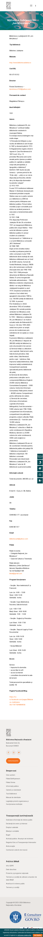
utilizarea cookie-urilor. (24, 935)
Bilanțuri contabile (12, 831)
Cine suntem (10, 775)
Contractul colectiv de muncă (16, 850)
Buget (8, 835)
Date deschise (11, 869)
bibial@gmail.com (15, 574)
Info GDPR (10, 866)
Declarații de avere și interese (16, 824)
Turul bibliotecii (11, 794)
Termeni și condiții (12, 887)
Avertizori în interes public (15, 884)
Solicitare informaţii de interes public (19, 820)
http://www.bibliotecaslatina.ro (20, 63)
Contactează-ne (13, 761)
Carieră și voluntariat (13, 790)
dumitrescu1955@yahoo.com (20, 89)
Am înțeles (37, 935)
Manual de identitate (13, 797)
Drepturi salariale (12, 827)
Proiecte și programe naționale (17, 873)
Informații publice (12, 786)
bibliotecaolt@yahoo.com (18, 539)
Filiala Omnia (10, 782)
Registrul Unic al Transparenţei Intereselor (21, 842)
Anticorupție (10, 846)
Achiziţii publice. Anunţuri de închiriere (19, 839)
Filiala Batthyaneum (13, 779)
